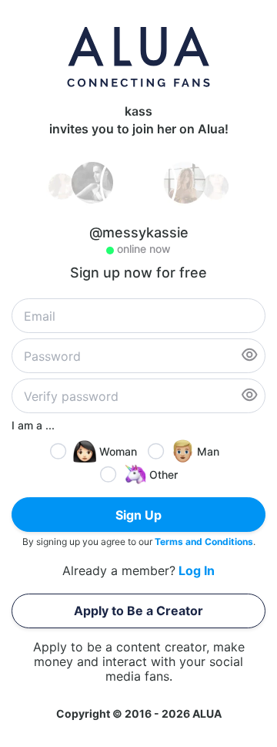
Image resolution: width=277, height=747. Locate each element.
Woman (118, 451)
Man (208, 451)
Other (163, 474)
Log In (197, 571)
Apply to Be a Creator (138, 610)
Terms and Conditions (204, 541)
